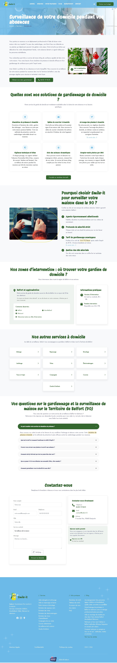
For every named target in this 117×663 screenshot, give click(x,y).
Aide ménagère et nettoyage (47, 600)
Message (16, 535)
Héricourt (20, 313)
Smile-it (11, 604)
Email (15, 509)
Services (40, 4)
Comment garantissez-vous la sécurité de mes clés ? (36, 468)
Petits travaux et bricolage (47, 605)
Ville (15, 518)
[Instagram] (21, 618)
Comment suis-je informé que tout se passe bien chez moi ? (38, 454)
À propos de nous (74, 605)
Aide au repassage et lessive (47, 602)
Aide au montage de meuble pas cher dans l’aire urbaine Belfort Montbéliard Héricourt (95, 617)
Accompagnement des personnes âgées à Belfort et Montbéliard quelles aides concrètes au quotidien (96, 602)
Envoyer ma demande (37, 558)
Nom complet (17, 501)
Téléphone (41, 509)
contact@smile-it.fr (82, 513)
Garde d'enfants (44, 629)
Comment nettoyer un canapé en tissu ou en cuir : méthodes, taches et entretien (95, 631)
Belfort (20, 310)
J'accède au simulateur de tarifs (58, 177)
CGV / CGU (89, 647)
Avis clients (72, 608)
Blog (60, 4)
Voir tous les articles (91, 637)
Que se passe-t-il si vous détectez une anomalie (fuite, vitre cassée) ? (41, 461)
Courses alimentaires (45, 623)
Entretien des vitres (44, 610)
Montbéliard (48, 310)
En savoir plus (91, 137)
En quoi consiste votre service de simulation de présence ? (38, 426)
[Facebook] (17, 618)
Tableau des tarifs (74, 602)
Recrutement (68, 4)
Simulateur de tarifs (75, 600)
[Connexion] (94, 4)
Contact (78, 4)
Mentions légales (14, 647)
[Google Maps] (24, 618)
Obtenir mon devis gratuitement (22, 80)
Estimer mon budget (105, 4)
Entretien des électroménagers (48, 613)
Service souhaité (18, 527)
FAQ (70, 610)
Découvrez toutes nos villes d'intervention (30, 317)
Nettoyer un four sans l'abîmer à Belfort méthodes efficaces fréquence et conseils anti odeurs (96, 624)
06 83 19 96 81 (45, 80)
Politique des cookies (66, 647)
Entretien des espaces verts (47, 608)
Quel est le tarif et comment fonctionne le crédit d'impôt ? (38, 440)
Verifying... (39, 552)
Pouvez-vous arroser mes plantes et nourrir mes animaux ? (38, 447)
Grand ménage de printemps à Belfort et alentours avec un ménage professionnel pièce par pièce (96, 609)
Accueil (32, 4)
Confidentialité (39, 647)
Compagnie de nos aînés (46, 621)
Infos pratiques (50, 4)
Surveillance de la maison (46, 626)
